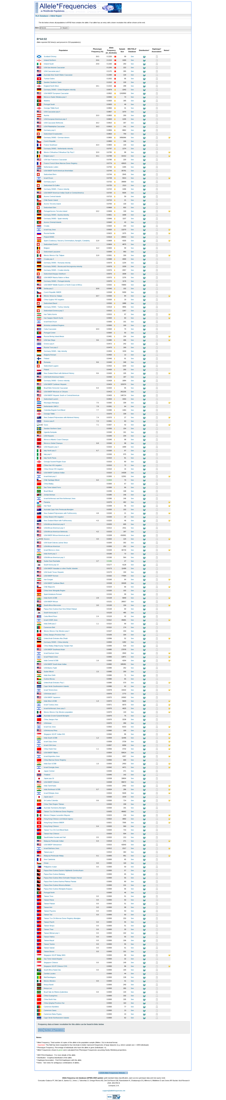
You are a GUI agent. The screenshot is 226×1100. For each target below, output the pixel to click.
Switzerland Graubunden (53, 134)
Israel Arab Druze (50, 322)
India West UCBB (50, 701)
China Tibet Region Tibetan (54, 804)
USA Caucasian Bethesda (53, 123)
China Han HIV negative (53, 465)
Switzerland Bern (50, 174)
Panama (47, 502)
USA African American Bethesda (55, 532)
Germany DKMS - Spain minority (56, 218)
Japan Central (49, 771)
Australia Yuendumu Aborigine (55, 808)
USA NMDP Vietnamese (53, 845)
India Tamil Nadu (50, 786)
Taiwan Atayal (49, 940)
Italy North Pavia (50, 458)
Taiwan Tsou (48, 896)
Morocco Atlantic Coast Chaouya (56, 439)
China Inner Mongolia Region (54, 590)
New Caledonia (49, 859)
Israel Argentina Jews (52, 756)
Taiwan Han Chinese (51, 834)
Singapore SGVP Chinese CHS (55, 966)
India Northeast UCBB (52, 789)
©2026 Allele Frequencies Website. (113, 1073)
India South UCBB (50, 738)
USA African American (52, 546)
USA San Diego (49, 340)
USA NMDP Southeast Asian (54, 649)
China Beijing (48, 484)
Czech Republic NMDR (52, 292)
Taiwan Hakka (49, 937)
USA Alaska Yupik (50, 668)
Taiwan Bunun (49, 951)
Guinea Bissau (49, 679)
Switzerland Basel (50, 303)
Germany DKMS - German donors (56, 137)
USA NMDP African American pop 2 (57, 535)
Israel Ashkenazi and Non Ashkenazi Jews (59, 498)
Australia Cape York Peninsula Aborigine (58, 509)
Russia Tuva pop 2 (51, 347)
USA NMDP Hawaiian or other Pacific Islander (61, 568)
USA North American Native (54, 377)
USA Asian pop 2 (50, 694)
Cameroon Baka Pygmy (53, 1014)
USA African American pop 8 (54, 524)
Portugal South (49, 104)
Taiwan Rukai (49, 900)
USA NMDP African (51, 601)
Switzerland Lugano (51, 366)
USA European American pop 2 (55, 119)
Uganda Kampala (50, 432)
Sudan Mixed (49, 671)
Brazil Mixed (48, 491)
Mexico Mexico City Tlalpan (54, 255)
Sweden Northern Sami (52, 428)
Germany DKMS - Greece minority (57, 381)
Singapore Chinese (51, 962)
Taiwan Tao (48, 915)
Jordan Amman (49, 495)
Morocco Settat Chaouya (53, 443)
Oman (46, 863)
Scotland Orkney (50, 56)
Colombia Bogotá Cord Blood (54, 410)
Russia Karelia (49, 233)
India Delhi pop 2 (50, 624)
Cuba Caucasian (50, 329)
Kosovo (47, 539)
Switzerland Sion (50, 207)
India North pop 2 (50, 554)
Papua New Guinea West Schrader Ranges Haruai (63, 878)
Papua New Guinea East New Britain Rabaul (60, 609)
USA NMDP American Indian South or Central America (64, 193)
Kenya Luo (48, 988)
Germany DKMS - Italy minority (55, 351)
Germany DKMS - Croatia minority (56, 270)
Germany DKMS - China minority (56, 642)
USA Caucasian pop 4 (52, 112)
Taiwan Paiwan (49, 903)
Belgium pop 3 (49, 156)
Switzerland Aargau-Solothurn (55, 274)
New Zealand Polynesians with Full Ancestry (60, 513)
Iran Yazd (47, 506)
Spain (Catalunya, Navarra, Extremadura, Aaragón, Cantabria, (67, 241)
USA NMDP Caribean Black (54, 583)
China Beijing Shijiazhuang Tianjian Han (58, 646)
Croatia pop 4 (49, 259)
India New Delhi (49, 675)
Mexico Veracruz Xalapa (53, 296)
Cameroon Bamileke (51, 1007)
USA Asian (48, 723)
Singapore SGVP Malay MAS (54, 955)
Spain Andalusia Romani (53, 594)
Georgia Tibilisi (49, 414)
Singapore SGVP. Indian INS (54, 734)
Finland (46, 358)
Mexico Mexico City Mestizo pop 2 (56, 631)
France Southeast (50, 145)
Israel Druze (48, 178)
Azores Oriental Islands (52, 222)
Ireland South (49, 64)
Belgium (47, 248)
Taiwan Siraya (49, 926)
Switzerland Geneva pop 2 (53, 311)
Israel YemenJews (50, 690)
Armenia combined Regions (54, 325)
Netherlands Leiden (51, 167)
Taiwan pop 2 (49, 852)
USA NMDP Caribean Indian (54, 473)
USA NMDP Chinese (51, 782)
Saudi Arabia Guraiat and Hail (54, 837)
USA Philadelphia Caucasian (54, 126)
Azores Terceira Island (52, 204)
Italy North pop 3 (50, 450)
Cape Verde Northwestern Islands (56, 1018)
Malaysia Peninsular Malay (54, 856)
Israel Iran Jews (50, 727)
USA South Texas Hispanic (54, 572)
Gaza (46, 425)
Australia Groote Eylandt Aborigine (56, 716)
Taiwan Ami (48, 907)
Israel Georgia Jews (51, 767)
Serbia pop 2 (48, 288)
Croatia (46, 226)
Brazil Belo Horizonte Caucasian (56, 388)
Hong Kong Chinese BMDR (54, 822)
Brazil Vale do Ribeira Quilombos (56, 992)
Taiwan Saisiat (49, 948)
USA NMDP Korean (51, 576)
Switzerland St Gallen (52, 185)
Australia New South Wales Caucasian (58, 75)
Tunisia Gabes (49, 78)
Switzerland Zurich (51, 244)
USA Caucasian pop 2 (52, 71)
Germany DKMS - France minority (56, 189)
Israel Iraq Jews (50, 229)
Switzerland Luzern (51, 399)
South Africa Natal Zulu (52, 970)
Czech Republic (50, 141)
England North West (51, 86)
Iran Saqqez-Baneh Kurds (53, 318)
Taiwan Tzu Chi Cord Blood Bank (56, 830)
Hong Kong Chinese (51, 826)
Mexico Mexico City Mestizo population (58, 712)
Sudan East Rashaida (52, 561)
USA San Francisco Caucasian (55, 160)
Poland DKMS (49, 237)
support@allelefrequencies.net (114, 1091)
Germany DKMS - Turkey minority (56, 307)
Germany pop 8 (50, 182)
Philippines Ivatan (50, 867)
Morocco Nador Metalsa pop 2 (55, 97)
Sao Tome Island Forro (52, 487)
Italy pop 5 (48, 454)
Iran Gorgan (48, 579)
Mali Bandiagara (50, 977)
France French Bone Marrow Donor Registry (60, 163)
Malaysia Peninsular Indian (54, 841)
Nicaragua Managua (51, 403)
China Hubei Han (50, 749)
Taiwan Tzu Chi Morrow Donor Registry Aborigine (62, 918)
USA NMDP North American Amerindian (58, 171)
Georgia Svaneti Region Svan (55, 462)
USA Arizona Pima (50, 730)
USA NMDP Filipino (51, 752)
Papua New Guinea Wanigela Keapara (58, 889)
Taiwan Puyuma (50, 911)
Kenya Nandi (48, 985)
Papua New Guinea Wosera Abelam (57, 885)
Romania (47, 362)
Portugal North (49, 892)
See (132, 56)
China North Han (50, 999)
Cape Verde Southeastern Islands (56, 686)
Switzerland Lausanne (52, 252)
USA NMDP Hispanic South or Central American (61, 395)
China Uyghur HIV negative (54, 299)
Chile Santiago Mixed (51, 480)
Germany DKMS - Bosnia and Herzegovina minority (63, 266)
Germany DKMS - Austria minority (56, 215)
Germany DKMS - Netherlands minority (58, 148)
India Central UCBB (51, 660)
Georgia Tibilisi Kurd (51, 108)
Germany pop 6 (50, 130)
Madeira (47, 101)
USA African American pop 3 (54, 557)
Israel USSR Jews (50, 620)
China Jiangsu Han (51, 719)
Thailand (47, 775)
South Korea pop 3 (51, 613)
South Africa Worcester (52, 605)
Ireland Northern (50, 60)
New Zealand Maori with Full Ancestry (58, 520)
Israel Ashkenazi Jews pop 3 (54, 708)
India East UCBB (50, 764)
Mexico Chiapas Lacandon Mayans (57, 815)
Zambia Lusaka (49, 973)
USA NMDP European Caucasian (56, 93)
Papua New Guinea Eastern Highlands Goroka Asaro (63, 870)
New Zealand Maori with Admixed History (59, 373)
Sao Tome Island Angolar (53, 959)
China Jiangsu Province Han (54, 635)
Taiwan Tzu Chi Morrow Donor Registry (58, 811)
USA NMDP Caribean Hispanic (55, 384)
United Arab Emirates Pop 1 (54, 683)
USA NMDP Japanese (52, 697)
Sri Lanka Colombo (51, 800)
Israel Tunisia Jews (51, 705)
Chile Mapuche (49, 587)
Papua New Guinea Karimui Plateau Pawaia (60, 881)
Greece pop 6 (49, 344)
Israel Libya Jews (50, 741)
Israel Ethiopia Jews (51, 793)
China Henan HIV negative (53, 469)
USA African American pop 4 (54, 528)
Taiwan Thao (48, 929)
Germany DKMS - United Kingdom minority (60, 90)
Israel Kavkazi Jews (51, 653)
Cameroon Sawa (50, 1010)
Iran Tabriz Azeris (50, 314)
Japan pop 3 (48, 797)
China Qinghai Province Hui (54, 1003)
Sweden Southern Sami (52, 82)
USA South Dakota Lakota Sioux (56, 543)
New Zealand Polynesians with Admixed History (61, 417)
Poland (46, 369)
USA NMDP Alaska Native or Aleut (56, 277)
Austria (46, 115)
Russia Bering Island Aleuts (54, 336)
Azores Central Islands (52, 196)
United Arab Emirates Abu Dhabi (55, 638)
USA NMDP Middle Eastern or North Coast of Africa (63, 285)
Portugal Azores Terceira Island (55, 211)
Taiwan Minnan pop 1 (51, 933)
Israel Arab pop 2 (50, 476)
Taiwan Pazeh (49, 922)
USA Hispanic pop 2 (51, 447)
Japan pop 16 (49, 778)
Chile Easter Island (51, 200)
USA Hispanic (49, 436)
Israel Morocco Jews (51, 550)
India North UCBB (50, 598)
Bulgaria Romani (50, 355)
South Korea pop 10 (51, 565)
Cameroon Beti (49, 627)
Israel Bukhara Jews (51, 848)
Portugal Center (50, 333)
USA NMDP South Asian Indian (55, 664)
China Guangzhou (50, 996)
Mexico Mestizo (50, 981)
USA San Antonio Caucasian (54, 67)
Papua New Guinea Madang (54, 874)
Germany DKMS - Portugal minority (57, 281)
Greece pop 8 (49, 421)
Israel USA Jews (50, 745)
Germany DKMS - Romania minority (57, 263)
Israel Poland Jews (51, 657)
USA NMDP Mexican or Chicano (56, 392)
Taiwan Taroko (49, 944)
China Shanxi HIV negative (54, 517)
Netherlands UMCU (51, 406)
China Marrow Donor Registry (55, 760)
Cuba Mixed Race (50, 616)
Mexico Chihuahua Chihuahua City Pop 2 (59, 152)
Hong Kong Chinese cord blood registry (58, 819)
